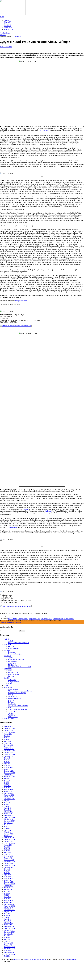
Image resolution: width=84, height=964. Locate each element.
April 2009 (7, 852)
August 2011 (8, 800)
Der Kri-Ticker (13, 672)
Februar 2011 (8, 812)
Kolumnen (7, 26)
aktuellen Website (72, 959)
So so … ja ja (12, 711)
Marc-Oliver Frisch (6, 47)
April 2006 (7, 919)
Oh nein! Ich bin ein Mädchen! (18, 706)
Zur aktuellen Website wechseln (10, 623)
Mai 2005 (7, 937)
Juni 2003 (7, 956)
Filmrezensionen (13, 648)
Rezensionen (8, 27)
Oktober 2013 (8, 752)
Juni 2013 (7, 760)
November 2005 (9, 928)
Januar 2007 (8, 902)
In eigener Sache (13, 682)
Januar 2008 (8, 880)
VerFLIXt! (11, 715)
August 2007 (8, 889)
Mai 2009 (7, 850)
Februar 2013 (8, 767)
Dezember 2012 (9, 771)
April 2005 (7, 939)
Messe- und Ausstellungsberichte (18, 643)
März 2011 (7, 810)
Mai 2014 (7, 739)
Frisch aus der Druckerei (16, 659)
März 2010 (7, 832)
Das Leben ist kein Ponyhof (17, 693)
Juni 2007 (7, 893)
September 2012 (9, 776)
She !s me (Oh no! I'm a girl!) (17, 709)
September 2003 (9, 954)
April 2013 (7, 763)
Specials (6, 678)
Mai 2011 (7, 806)
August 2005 (8, 934)
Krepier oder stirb (34, 619)
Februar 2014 (8, 745)
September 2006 (9, 910)
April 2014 (7, 741)
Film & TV (7, 22)
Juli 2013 (7, 758)
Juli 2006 (7, 913)
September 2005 (9, 932)
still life (10, 713)
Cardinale (47, 511)
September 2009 (9, 843)
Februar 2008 (8, 878)
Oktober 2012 (8, 775)
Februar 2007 (8, 900)
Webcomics (8, 687)
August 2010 (8, 823)
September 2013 (9, 754)
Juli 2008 (7, 869)
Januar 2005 (8, 945)
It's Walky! (11, 702)
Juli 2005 (7, 936)
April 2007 (7, 897)
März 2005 (7, 941)
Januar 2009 (8, 858)
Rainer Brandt (12, 527)
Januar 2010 (8, 836)
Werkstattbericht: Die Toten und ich (19, 667)
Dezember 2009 (9, 837)
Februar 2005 (8, 943)
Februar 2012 (8, 789)
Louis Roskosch (58, 619)
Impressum (27, 959)
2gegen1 (3, 35)
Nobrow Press (69, 619)
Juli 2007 (7, 891)
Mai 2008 (7, 873)
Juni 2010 (7, 826)
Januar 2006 (8, 924)
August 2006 (8, 911)
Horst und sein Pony (14, 698)
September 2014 (9, 732)
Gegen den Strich (13, 696)
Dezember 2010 (9, 815)
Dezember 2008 (9, 860)
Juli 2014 (7, 736)
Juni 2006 (7, 915)
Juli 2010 (7, 825)
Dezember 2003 (9, 952)
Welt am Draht (9, 29)
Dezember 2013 (9, 749)
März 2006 (7, 921)
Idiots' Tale (11, 700)
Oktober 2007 (8, 886)
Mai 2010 (7, 828)
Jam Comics (12, 704)
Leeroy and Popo (46, 619)
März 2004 (7, 950)
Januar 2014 (8, 747)
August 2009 (8, 845)
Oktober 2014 (8, 730)
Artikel (6, 20)
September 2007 (9, 887)
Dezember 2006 (9, 904)
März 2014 (7, 743)
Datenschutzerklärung (39, 959)
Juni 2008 (7, 871)
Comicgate (16, 959)
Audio (10, 670)
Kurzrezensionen (13, 674)
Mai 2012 (7, 784)
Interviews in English (15, 654)
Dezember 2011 (9, 793)
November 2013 (9, 751)
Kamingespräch (13, 661)
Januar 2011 (8, 813)
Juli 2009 (7, 847)
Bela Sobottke (12, 619)
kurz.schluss (12, 663)
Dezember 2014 (9, 726)
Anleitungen (12, 680)
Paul (9, 707)
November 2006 (9, 906)
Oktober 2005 (8, 930)
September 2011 (9, 799)
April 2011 (7, 808)
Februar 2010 (8, 834)
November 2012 (9, 773)
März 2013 (7, 765)
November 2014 (9, 728)
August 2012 (8, 778)
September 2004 (9, 949)
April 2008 (7, 874)
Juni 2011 (7, 804)
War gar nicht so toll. (22, 301)
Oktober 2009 (8, 841)
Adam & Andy (13, 689)
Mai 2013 (7, 762)
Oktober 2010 (8, 819)
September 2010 (9, 821)
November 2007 (9, 884)
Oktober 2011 (8, 797)
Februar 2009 (8, 856)
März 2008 (7, 876)
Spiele (6, 685)
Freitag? (10, 694)
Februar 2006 (8, 923)
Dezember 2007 (9, 882)
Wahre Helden (13, 717)
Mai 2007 (7, 895)
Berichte (11, 646)
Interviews (7, 24)
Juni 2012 (7, 782)
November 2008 (9, 862)
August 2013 (8, 756)
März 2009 (7, 854)
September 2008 (9, 865)
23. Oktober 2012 (17, 37)
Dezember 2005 (9, 926)
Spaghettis (25, 509)
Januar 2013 (8, 769)
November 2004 (9, 947)
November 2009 (9, 839)
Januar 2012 (8, 791)
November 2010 (9, 817)
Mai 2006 (7, 917)
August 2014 (8, 734)
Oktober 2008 (8, 863)
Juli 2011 (7, 802)
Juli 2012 (7, 780)
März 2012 (7, 788)
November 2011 (9, 795)
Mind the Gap (12, 665)
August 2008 (8, 867)
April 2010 (7, 830)
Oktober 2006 (8, 908)
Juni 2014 (7, 738)
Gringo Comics (23, 619)
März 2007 (7, 899)
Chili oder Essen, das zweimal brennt (20, 691)
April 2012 (7, 786)
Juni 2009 (7, 849)
